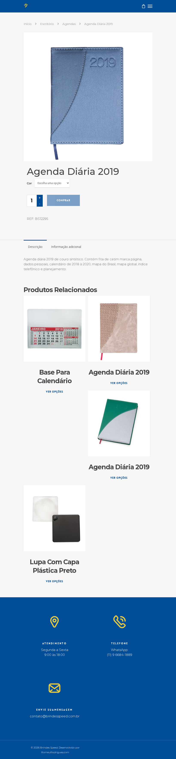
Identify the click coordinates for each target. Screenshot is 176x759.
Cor (29, 183)
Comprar (63, 200)
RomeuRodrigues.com (55, 752)
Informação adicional (66, 246)
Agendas (69, 24)
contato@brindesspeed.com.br (54, 716)
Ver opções (54, 391)
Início (28, 24)
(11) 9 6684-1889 (119, 655)
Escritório (47, 24)
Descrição (35, 246)
